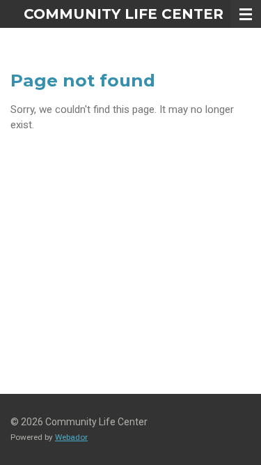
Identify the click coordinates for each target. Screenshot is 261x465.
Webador (71, 437)
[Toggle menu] (245, 14)
